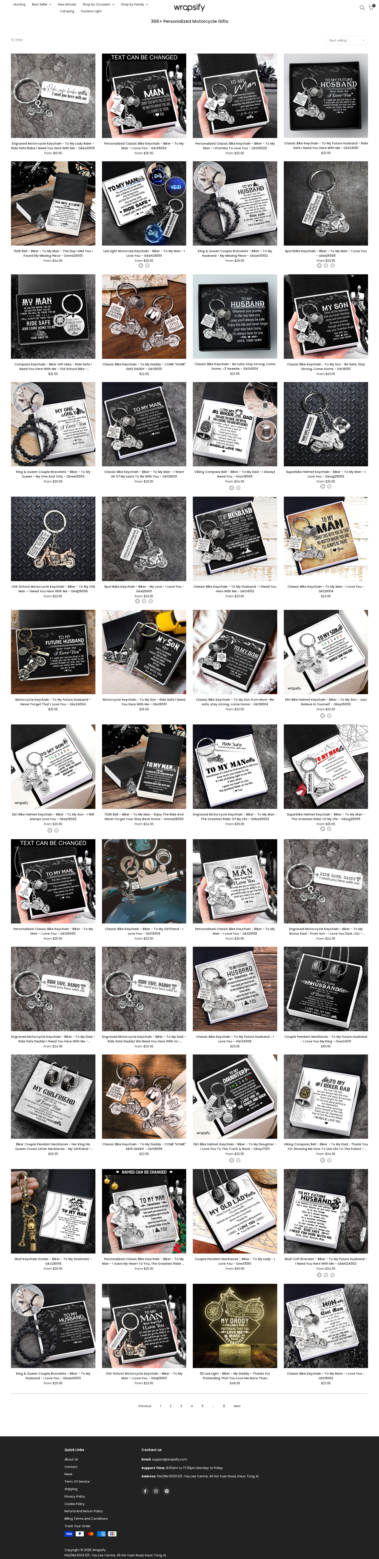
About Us (71, 1459)
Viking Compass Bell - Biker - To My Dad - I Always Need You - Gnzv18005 (235, 474)
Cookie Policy (74, 1504)
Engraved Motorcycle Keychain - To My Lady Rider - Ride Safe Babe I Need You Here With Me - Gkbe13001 (53, 145)
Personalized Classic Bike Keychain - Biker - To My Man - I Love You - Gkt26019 (235, 931)
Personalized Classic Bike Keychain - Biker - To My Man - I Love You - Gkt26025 (53, 931)
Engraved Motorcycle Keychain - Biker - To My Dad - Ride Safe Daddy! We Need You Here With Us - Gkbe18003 (144, 1039)
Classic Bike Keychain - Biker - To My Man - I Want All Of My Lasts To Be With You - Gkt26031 (144, 474)
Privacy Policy (74, 1496)
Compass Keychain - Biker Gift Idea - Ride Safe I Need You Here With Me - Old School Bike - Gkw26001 (53, 366)
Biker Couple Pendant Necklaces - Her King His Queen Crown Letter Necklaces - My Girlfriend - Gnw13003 (53, 1146)
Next (237, 1406)
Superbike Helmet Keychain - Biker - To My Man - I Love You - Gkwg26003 (326, 474)
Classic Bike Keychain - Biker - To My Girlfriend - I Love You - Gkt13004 (144, 931)
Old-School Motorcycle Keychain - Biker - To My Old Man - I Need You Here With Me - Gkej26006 (53, 588)
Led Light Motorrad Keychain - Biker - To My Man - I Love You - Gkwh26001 (144, 253)
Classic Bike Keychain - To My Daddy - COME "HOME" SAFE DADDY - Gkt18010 (144, 366)
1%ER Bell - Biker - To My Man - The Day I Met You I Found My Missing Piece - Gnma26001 (53, 253)
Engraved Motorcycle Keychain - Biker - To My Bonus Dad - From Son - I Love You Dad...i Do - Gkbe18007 (326, 931)
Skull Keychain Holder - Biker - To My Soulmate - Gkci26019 (53, 1261)
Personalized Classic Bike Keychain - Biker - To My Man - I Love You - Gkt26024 (144, 145)
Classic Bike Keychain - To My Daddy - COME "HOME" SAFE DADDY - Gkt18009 (144, 1146)
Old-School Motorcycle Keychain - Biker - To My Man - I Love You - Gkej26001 (143, 1375)
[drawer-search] (362, 7)
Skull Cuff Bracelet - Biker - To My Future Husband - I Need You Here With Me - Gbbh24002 (325, 1261)
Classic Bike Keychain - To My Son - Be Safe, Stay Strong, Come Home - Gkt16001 (326, 366)
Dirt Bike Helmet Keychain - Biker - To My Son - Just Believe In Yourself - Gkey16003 (326, 701)
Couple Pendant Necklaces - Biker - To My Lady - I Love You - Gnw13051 (235, 1261)
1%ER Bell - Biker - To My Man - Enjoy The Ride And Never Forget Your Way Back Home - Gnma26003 (144, 816)
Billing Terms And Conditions (86, 1518)
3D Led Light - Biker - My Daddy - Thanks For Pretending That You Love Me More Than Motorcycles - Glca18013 (235, 1376)
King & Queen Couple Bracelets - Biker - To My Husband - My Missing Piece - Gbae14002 (235, 253)
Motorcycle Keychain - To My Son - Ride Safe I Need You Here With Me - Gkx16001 (144, 701)
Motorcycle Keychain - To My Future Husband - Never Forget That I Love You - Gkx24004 (53, 701)
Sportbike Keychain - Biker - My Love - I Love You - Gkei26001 (144, 588)
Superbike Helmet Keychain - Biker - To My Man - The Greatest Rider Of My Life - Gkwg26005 (326, 816)
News (68, 1474)
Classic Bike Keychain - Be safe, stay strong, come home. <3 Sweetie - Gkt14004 (235, 366)
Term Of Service (77, 1481)
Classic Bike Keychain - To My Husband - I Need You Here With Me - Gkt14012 (234, 588)
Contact (70, 1467)
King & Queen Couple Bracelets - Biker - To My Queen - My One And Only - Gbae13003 (53, 474)
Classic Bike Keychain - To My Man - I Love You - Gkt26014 (326, 588)
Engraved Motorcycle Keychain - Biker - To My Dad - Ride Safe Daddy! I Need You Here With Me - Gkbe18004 (53, 1039)
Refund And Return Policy (83, 1511)
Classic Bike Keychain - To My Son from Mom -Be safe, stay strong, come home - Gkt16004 (235, 701)
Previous (145, 1406)
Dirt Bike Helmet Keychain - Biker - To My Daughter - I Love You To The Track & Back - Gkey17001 (235, 1146)
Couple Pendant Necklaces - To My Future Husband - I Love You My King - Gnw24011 (325, 1039)
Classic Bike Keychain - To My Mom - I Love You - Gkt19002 (326, 1375)
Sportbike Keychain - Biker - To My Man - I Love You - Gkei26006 (326, 253)
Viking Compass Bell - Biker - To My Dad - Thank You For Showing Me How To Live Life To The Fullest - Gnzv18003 (326, 1146)
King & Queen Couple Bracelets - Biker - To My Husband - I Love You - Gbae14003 (53, 1375)
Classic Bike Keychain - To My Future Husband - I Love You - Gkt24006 (235, 1039)
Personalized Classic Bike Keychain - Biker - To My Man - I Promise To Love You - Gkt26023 (235, 145)
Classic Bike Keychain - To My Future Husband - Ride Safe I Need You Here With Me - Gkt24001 (326, 145)
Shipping (70, 1489)
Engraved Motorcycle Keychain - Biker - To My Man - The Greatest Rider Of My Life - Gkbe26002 (235, 816)
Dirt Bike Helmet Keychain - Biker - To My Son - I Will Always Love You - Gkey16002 (53, 816)
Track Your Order (77, 1526)
